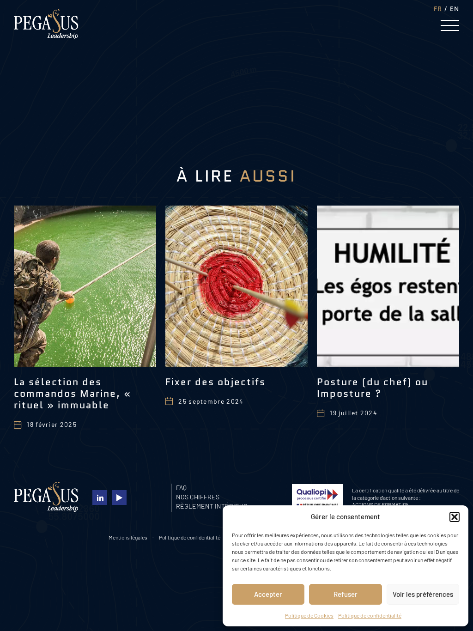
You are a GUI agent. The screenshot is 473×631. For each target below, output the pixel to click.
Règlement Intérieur (212, 506)
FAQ (181, 487)
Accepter (268, 594)
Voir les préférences (423, 594)
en (454, 8)
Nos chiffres (197, 497)
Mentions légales (128, 537)
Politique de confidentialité (369, 615)
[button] (454, 517)
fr (438, 8)
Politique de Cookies (309, 615)
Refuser (346, 594)
